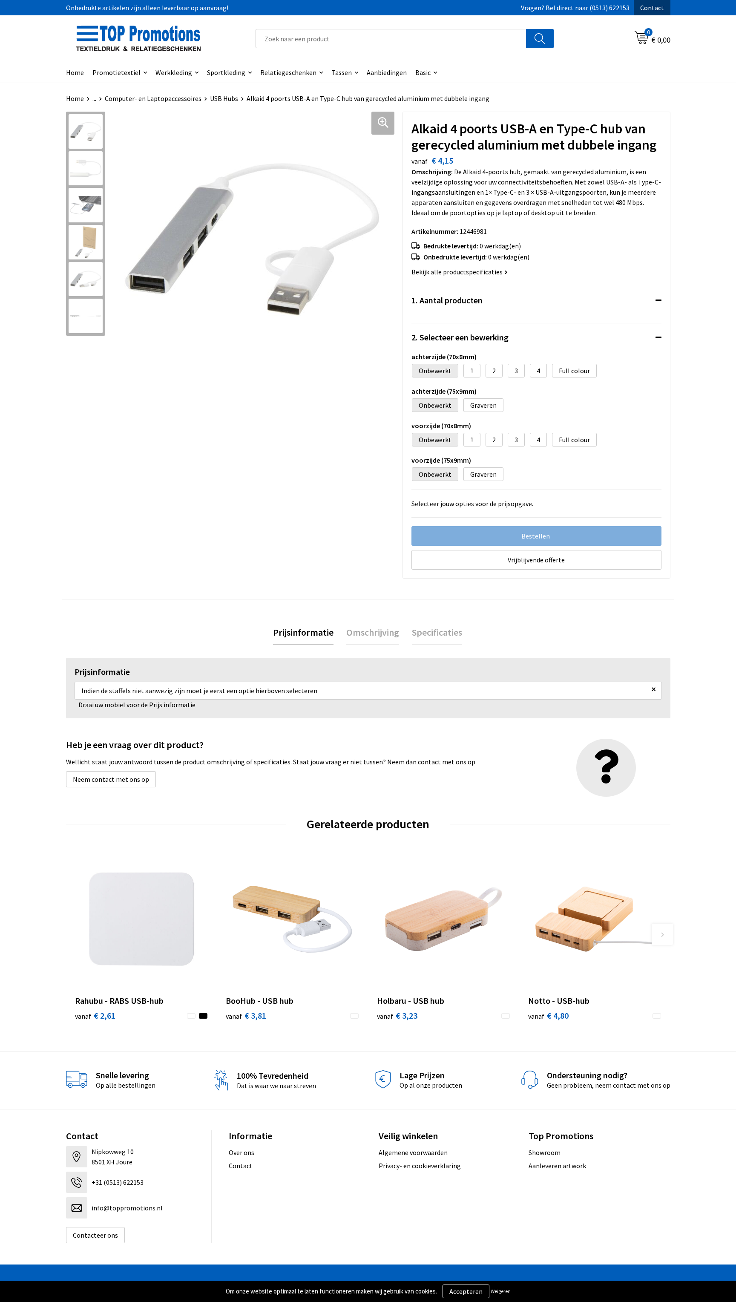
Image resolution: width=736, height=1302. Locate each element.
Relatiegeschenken (288, 72)
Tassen (341, 72)
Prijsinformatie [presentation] (303, 632)
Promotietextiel (116, 72)
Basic (423, 72)
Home (75, 72)
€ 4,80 (548, 1015)
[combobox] (391, 38)
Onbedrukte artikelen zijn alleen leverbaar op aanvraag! (147, 7)
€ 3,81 (246, 1015)
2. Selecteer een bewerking (460, 337)
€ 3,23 (397, 1015)
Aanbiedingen (387, 72)
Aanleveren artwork (557, 1165)
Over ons (241, 1152)
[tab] (303, 632)
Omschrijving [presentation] (372, 632)
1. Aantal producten (447, 300)
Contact (652, 7)
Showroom (545, 1152)
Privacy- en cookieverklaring (420, 1165)
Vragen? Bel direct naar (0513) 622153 (575, 7)
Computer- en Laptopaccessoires (153, 98)
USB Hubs (224, 98)
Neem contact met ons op (111, 779)
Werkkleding (173, 72)
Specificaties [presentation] (437, 632)
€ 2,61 (95, 1015)
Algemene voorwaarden (413, 1152)
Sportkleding (226, 72)
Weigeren (501, 1291)
